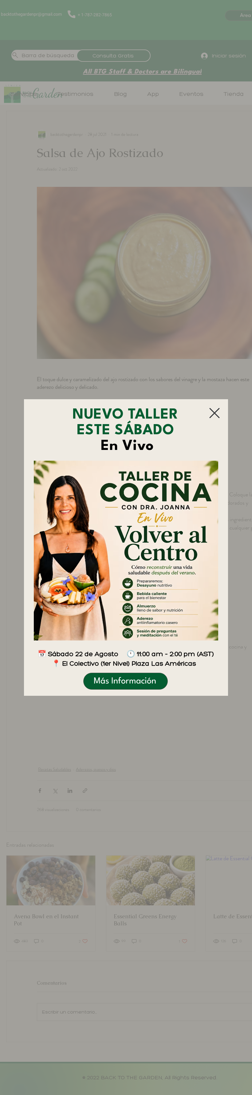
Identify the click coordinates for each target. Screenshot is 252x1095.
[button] (214, 413)
